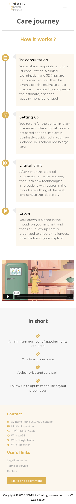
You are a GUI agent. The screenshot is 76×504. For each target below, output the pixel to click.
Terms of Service (17, 466)
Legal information (17, 460)
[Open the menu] (64, 6)
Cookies (12, 471)
